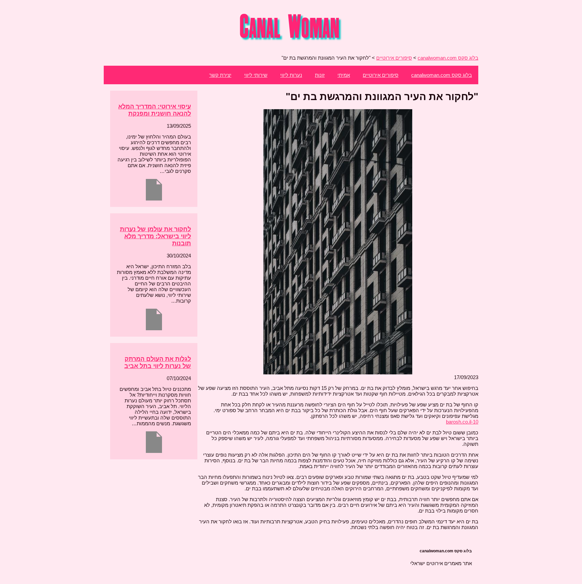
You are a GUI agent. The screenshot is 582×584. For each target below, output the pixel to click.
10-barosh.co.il (462, 422)
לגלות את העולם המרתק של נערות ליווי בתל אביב (157, 362)
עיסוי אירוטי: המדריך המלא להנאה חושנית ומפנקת (154, 110)
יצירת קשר (220, 75)
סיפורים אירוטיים (380, 75)
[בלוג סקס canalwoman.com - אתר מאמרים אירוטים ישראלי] (291, 40)
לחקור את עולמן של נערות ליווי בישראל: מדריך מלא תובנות (155, 236)
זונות (320, 75)
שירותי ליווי (255, 75)
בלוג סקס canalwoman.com (441, 75)
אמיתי (343, 75)
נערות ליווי (291, 75)
